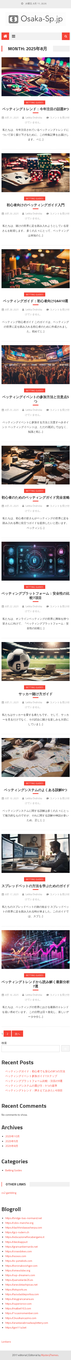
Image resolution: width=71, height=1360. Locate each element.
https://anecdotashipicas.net (21, 1285)
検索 (4, 1043)
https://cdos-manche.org (19, 1223)
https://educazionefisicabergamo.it (24, 1237)
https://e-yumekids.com (18, 1261)
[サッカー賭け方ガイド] (36, 661)
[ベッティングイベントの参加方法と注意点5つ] (36, 364)
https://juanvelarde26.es (19, 1280)
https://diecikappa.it (16, 1242)
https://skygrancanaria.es (19, 1299)
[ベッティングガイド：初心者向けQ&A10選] (36, 268)
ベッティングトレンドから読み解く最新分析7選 (36, 984)
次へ (17, 1034)
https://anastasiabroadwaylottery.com (26, 1323)
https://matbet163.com (18, 1308)
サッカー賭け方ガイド (36, 694)
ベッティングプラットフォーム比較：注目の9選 (33, 1081)
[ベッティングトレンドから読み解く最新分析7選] (36, 949)
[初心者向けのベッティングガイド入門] (36, 172)
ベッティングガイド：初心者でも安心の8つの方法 (35, 1071)
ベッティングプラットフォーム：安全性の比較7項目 (36, 595)
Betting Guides (34, 102)
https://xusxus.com (15, 1256)
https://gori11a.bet (15, 1327)
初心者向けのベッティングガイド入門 (36, 205)
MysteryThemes (49, 1355)
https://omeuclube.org (17, 1270)
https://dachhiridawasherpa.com (23, 1227)
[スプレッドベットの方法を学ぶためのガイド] (36, 853)
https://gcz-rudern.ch (17, 1232)
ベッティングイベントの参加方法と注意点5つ (35, 399)
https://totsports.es (16, 1289)
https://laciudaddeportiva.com (22, 1294)
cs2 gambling (9, 1193)
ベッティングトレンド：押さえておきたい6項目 (33, 1090)
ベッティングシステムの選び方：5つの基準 (31, 1086)
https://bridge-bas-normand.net (23, 1218)
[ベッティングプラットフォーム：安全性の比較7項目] (36, 561)
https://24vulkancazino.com (20, 1318)
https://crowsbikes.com (18, 1251)
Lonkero (6, 1342)
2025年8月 (11, 1146)
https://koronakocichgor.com (21, 1266)
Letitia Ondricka (34, 117)
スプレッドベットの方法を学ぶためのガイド (36, 886)
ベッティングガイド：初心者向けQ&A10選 (35, 301)
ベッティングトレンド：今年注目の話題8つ (35, 109)
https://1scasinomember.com (21, 1313)
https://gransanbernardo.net (21, 1247)
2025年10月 (12, 1136)
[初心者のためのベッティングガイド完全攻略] (36, 465)
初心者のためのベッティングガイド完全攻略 (36, 497)
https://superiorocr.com (18, 1304)
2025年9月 (11, 1141)
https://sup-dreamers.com (20, 1275)
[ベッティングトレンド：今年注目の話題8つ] (36, 76)
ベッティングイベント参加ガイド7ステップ (31, 1076)
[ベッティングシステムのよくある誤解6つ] (36, 757)
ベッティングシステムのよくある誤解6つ (35, 790)
